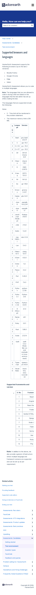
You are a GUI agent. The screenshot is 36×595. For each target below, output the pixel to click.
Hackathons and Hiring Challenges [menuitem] (15, 570)
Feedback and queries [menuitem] (12, 558)
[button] (32, 510)
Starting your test (7, 485)
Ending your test (7, 504)
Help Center (6, 38)
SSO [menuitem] (4, 530)
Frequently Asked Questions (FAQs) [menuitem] (15, 574)
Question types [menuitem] (10, 550)
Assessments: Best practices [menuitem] (13, 526)
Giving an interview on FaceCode (12, 500)
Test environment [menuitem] (11, 546)
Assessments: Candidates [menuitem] (12, 538)
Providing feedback (8, 490)
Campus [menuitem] (6, 566)
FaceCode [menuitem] (6, 514)
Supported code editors (9, 495)
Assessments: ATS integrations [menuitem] (14, 518)
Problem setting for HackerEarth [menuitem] (14, 562)
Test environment (8, 47)
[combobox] (16, 25)
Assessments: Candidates (11, 43)
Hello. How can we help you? (16, 21)
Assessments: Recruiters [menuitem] (11, 510)
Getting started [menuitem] (10, 542)
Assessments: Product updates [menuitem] (14, 522)
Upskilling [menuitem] (6, 534)
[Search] (32, 25)
